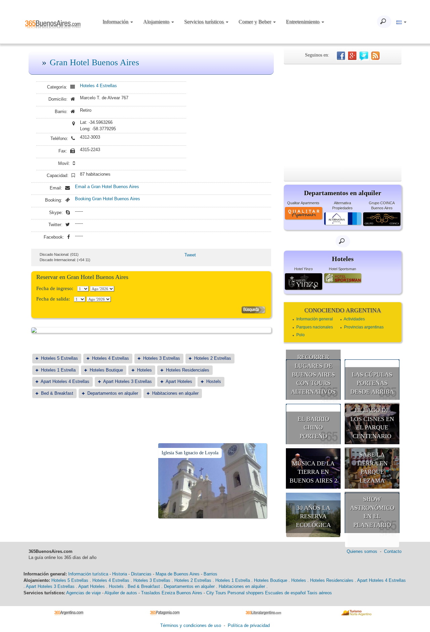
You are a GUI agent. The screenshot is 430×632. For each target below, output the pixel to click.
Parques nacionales (314, 327)
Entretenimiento (303, 22)
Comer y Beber (255, 22)
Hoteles (144, 370)
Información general (314, 319)
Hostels (213, 381)
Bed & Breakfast (57, 393)
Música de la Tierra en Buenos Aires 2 (313, 472)
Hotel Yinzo (303, 269)
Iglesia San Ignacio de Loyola (190, 452)
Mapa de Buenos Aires (178, 573)
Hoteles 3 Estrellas (161, 358)
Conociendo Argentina (342, 310)
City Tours (216, 592)
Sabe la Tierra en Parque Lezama (372, 467)
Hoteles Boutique (106, 370)
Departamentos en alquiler (112, 393)
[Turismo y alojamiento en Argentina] (71, 612)
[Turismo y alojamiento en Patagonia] (167, 612)
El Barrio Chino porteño (313, 428)
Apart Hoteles (179, 381)
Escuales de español (285, 592)
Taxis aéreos (319, 592)
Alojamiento (157, 22)
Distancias (141, 573)
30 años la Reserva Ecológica (313, 516)
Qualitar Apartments (303, 203)
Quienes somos (362, 551)
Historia (119, 573)
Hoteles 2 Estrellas (212, 358)
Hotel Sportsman (342, 269)
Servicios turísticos (204, 22)
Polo (300, 334)
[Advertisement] (342, 115)
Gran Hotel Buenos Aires (94, 62)
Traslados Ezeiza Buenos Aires (171, 592)
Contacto (392, 551)
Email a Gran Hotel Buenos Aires (107, 186)
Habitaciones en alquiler (175, 393)
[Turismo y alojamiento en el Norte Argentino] (358, 612)
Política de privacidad (249, 625)
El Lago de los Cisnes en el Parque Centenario (372, 423)
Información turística (88, 573)
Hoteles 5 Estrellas (59, 358)
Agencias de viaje (83, 592)
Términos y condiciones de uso (190, 625)
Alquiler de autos (120, 592)
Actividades (354, 319)
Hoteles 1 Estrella (58, 370)
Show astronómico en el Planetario (372, 512)
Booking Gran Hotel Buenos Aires (107, 198)
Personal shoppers (245, 592)
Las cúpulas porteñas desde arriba (372, 383)
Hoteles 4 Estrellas (98, 85)
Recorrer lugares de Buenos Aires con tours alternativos (313, 374)
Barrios (210, 573)
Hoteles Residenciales (187, 370)
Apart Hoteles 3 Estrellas (127, 381)
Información (116, 22)
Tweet (190, 254)
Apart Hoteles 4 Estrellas (65, 381)
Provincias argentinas (364, 327)
